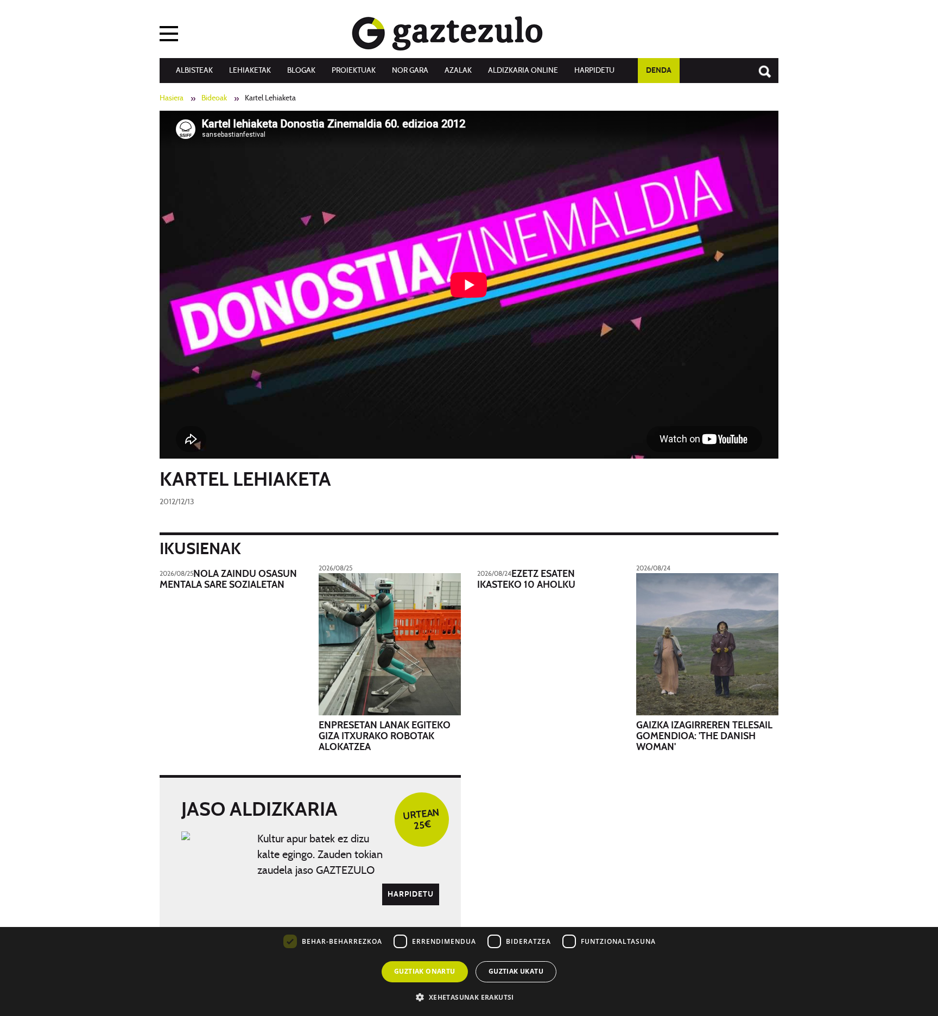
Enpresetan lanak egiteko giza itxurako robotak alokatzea (385, 736)
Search (759, 66)
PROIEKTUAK (354, 70)
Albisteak (194, 70)
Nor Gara (410, 70)
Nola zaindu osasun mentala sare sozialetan (228, 579)
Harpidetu (594, 70)
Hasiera (171, 98)
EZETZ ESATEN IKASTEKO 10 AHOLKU (526, 579)
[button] (469, 996)
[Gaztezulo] (447, 31)
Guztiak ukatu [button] (516, 971)
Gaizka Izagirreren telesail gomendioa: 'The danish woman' (704, 736)
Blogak (301, 70)
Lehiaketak (250, 70)
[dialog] (469, 937)
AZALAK (458, 70)
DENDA (658, 70)
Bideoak (214, 98)
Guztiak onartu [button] (424, 971)
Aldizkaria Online (523, 70)
